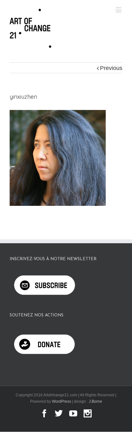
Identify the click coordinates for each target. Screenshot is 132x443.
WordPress (61, 401)
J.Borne (95, 401)
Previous (111, 68)
